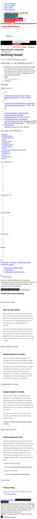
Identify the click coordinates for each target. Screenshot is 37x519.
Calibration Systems (11, 188)
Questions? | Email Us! (13, 19)
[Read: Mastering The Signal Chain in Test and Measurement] (6, 94)
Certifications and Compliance (14, 207)
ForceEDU (7, 216)
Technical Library (10, 244)
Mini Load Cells (5, 151)
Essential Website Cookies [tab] (9, 347)
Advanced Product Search (15, 13)
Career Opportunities (11, 205)
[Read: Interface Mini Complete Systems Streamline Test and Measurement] (6, 101)
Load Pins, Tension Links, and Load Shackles (19, 176)
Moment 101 (8, 127)
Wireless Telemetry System (13, 182)
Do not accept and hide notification (16, 501)
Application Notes (10, 222)
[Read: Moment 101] (9, 125)
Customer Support (10, 201)
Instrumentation (6, 143)
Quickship (4, 155)
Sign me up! (4, 84)
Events (6, 251)
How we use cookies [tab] (8, 302)
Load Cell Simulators (7, 146)
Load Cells (4, 148)
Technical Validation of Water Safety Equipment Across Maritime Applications (16, 115)
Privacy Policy (11, 494)
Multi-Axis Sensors (6, 153)
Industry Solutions (10, 220)
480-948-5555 (9, 21)
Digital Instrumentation (7, 137)
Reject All (16, 290)
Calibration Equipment (7, 136)
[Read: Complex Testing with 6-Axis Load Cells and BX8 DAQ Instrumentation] (15, 119)
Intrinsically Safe (9, 186)
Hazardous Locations (7, 141)
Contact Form (9, 203)
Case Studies (8, 226)
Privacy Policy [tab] (5, 480)
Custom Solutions (10, 218)
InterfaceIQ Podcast (11, 257)
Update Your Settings (8, 500)
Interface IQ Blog (10, 255)
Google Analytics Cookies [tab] (9, 384)
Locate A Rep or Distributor (13, 209)
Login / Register (11, 15)
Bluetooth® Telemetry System (14, 184)
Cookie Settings (24, 290)
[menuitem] (20, 268)
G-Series (4, 139)
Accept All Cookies (7, 290)
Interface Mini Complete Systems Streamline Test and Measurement (19, 104)
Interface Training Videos (12, 230)
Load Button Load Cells (7, 144)
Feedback (7, 199)
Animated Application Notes (13, 224)
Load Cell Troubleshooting (13, 240)
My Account (9, 17)
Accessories (5, 134)
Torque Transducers (7, 156)
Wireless (4, 158)
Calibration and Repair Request (14, 238)
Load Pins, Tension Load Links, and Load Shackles (14, 150)
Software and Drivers (11, 242)
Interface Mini (9, 168)
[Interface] (11, 27)
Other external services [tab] (9, 430)
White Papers (8, 228)
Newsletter (8, 253)
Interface (13, 262)
